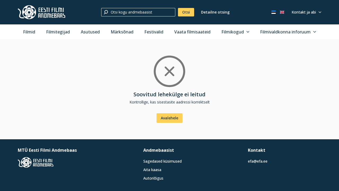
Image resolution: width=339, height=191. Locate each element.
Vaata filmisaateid (192, 32)
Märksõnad (122, 32)
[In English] (282, 12)
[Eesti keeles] (273, 12)
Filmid (29, 32)
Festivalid (153, 32)
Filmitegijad (58, 32)
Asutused (90, 32)
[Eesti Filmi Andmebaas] (41, 12)
